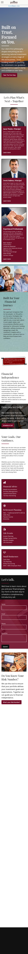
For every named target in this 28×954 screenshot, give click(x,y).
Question (4, 633)
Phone (3, 623)
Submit (5, 647)
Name (3, 604)
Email (3, 614)
